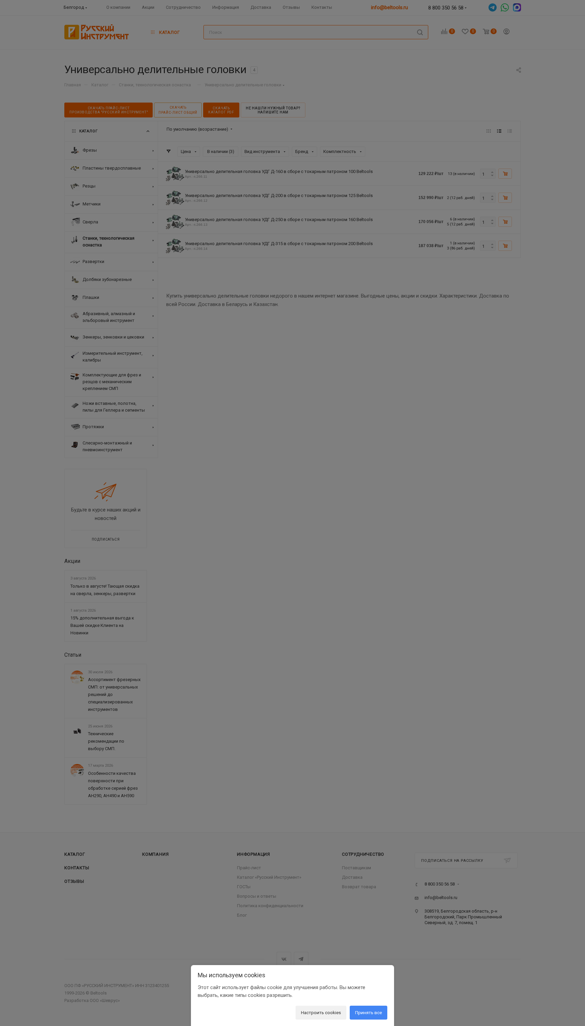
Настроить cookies (321, 1012)
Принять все (368, 1012)
